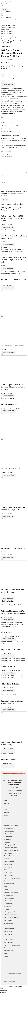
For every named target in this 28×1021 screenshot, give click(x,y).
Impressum (7, 803)
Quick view (3, 213)
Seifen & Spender (9, 856)
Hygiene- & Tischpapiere (11, 825)
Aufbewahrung (9, 875)
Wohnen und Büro (9, 883)
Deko (6, 886)
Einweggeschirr (9, 864)
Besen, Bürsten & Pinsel (12, 850)
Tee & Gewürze (9, 872)
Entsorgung (8, 853)
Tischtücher (8, 836)
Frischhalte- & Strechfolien (12, 878)
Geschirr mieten (9, 861)
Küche (6, 869)
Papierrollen (8, 834)
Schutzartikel (7, 881)
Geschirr (6, 858)
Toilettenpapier (9, 828)
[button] (8, 227)
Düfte (6, 889)
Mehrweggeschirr (10, 867)
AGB (5, 800)
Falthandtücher (9, 831)
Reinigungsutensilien (11, 847)
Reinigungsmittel (10, 845)
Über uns (6, 806)
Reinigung (7, 842)
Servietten (8, 839)
